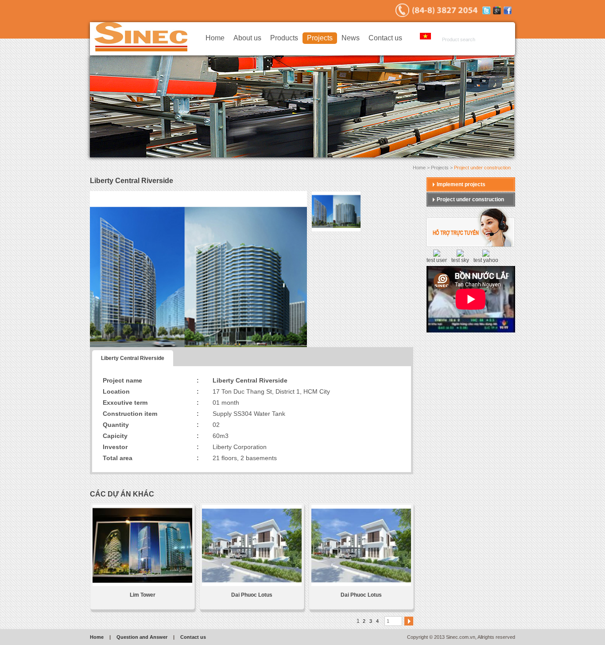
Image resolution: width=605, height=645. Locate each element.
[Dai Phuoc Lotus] (252, 546)
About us (247, 38)
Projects (320, 38)
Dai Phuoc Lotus (251, 595)
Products (284, 38)
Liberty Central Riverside (132, 358)
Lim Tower (142, 595)
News (350, 38)
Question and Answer (141, 637)
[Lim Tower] (142, 546)
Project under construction (470, 199)
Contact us (385, 38)
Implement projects (461, 184)
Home (215, 38)
